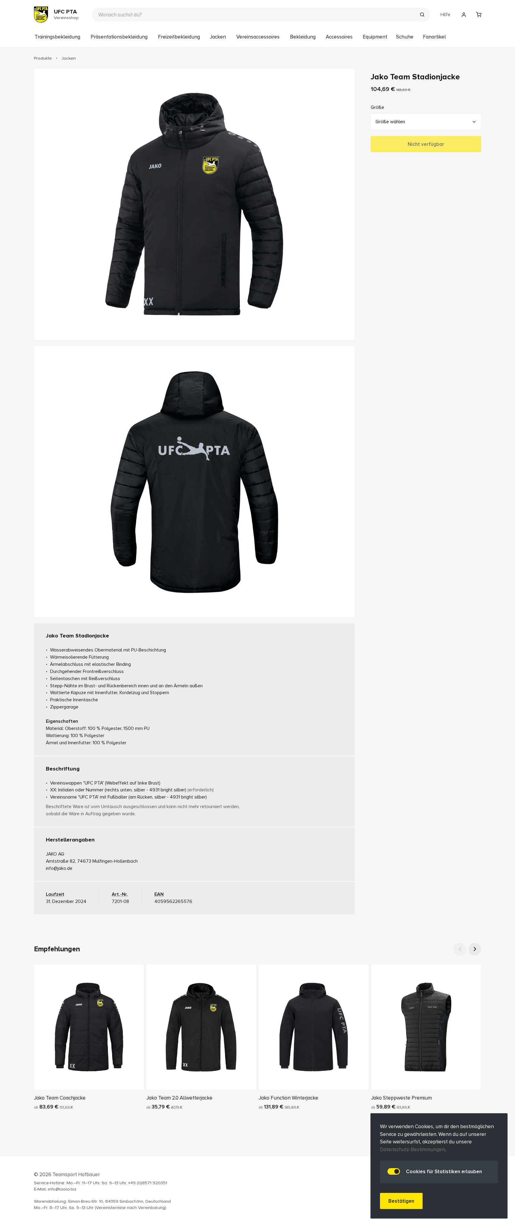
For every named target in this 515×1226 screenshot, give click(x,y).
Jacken (218, 37)
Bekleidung (303, 37)
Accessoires (339, 37)
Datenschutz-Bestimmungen (412, 1149)
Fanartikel (434, 37)
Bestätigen (401, 1201)
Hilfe (445, 15)
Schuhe (404, 37)
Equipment (375, 37)
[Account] (463, 14)
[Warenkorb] (478, 14)
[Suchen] (422, 15)
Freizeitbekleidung (179, 37)
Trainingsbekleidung (57, 37)
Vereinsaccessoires (258, 37)
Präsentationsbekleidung (119, 37)
